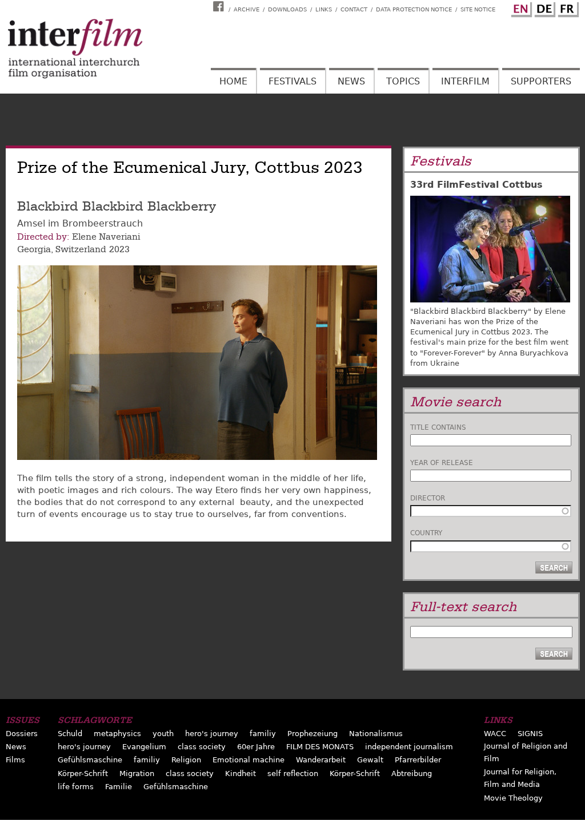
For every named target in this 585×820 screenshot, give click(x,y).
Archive (246, 9)
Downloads (287, 9)
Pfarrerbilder (418, 760)
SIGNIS (530, 733)
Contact (353, 9)
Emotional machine (249, 760)
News (351, 81)
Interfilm (465, 81)
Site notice (477, 9)
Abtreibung (411, 773)
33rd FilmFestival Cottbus (476, 184)
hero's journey (211, 733)
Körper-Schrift (83, 773)
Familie (118, 786)
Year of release (441, 463)
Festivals (292, 81)
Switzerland (80, 249)
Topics (403, 81)
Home (233, 81)
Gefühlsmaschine (90, 760)
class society (202, 746)
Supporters (541, 81)
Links (323, 9)
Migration (136, 773)
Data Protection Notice (414, 9)
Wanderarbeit (321, 760)
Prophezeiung (312, 733)
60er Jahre (256, 746)
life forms (76, 786)
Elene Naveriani (106, 237)
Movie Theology (513, 798)
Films (15, 760)
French (566, 7)
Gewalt (370, 760)
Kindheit (240, 773)
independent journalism (409, 746)
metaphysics (117, 733)
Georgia (34, 249)
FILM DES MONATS (320, 746)
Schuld (70, 733)
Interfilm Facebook (220, 6)
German (543, 7)
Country (426, 533)
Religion (186, 760)
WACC (495, 733)
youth (163, 733)
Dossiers (22, 733)
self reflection (292, 773)
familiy (263, 733)
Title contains (438, 427)
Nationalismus (376, 733)
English (520, 7)
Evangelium (144, 746)
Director (427, 498)
